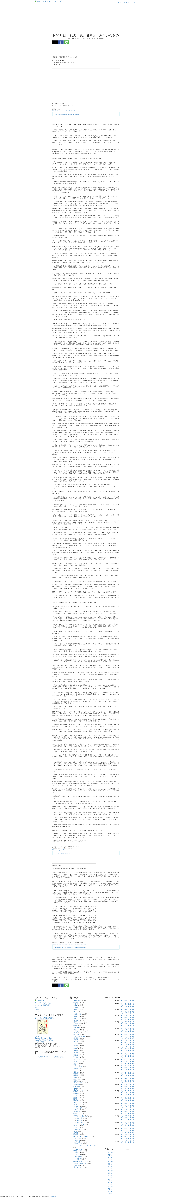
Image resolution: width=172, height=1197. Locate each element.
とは (43, 1002)
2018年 (110, 1157)
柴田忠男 (75, 1133)
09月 (122, 1007)
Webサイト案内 (77, 1151)
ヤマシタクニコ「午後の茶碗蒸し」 (45, 1018)
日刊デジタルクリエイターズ (53, 1)
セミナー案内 (77, 1142)
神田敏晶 (75, 1002)
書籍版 (37, 1042)
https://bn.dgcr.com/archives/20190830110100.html (64, 111)
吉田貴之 (75, 1104)
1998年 (110, 1193)
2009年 (110, 1174)
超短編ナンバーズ (78, 1115)
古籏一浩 (75, 1004)
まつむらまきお (77, 1013)
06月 (126, 1005)
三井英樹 (75, 1007)
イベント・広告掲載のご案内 (43, 1004)
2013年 (110, 1166)
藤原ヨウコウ (77, 1111)
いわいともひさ (77, 1102)
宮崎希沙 (75, 1092)
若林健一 (75, 1097)
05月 (122, 1005)
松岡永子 (79, 1120)
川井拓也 (75, 1072)
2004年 (110, 1183)
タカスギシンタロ (82, 1117)
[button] (55, 42)
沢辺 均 (75, 1081)
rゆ (74, 1011)
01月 (122, 1000)
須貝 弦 (75, 1041)
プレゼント (76, 1154)
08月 (133, 1005)
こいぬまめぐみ (77, 1108)
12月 (133, 1007)
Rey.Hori (75, 1063)
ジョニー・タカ (77, 1083)
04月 (133, 1000)
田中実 (75, 1131)
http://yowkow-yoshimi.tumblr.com (60, 850)
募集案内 (75, 1152)
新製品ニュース (77, 1144)
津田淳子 (75, 1056)
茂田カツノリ (77, 1022)
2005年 (110, 1181)
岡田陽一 (75, 1061)
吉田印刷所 (53, 1196)
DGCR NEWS (77, 1000)
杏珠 (74, 1065)
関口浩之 (75, 1099)
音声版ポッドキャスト (79, 1161)
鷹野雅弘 (75, 1029)
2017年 (110, 1159)
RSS (119, 2)
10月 (126, 1007)
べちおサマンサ (77, 1059)
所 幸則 (75, 1058)
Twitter (134, 2)
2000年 (110, 1190)
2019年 (110, 1156)
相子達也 (75, 1052)
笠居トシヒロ (77, 1015)
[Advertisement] (86, 19)
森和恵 (75, 1077)
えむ (74, 1070)
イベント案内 (77, 1138)
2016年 (110, 1161)
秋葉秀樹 (75, 1075)
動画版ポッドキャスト (79, 1163)
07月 (129, 1005)
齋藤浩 (75, 1049)
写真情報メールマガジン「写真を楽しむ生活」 (52, 1057)
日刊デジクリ (77, 1167)
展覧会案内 (76, 1140)
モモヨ (75, 1006)
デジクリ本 (76, 1165)
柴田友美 (79, 1118)
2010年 (110, 1172)
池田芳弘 (75, 1126)
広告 (78, 1160)
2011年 (110, 1170)
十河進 (75, 1025)
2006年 (110, 1179)
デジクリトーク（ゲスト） (81, 1136)
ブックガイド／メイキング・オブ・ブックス (86, 1145)
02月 (126, 1000)
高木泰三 (75, 1068)
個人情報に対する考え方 (42, 1006)
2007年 (110, 1177)
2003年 (110, 1184)
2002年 (110, 1186)
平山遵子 (75, 1095)
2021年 (110, 1152)
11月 (129, 1007)
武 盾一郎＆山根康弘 (79, 1036)
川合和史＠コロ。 (78, 1090)
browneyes (76, 1086)
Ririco (75, 1088)
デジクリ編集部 (77, 1156)
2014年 (110, 1165)
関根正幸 (75, 1113)
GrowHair (76, 1027)
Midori (75, 1043)
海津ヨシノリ (77, 1018)
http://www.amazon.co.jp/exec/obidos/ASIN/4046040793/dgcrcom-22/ (69, 944)
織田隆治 (75, 1093)
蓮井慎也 (75, 1074)
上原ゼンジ (76, 1024)
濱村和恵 (75, 1135)
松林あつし (76, 1050)
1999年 (110, 1192)
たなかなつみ (81, 1124)
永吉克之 (75, 1020)
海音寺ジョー (81, 1122)
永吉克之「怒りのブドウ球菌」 (43, 1038)
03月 (129, 1000)
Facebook (126, 2)
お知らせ (79, 1158)
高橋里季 (75, 1045)
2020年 (110, 1154)
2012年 (110, 1168)
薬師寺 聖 (76, 1079)
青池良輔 (75, 1040)
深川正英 (75, 1038)
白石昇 (75, 1032)
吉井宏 (75, 1016)
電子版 (37, 1036)
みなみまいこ (77, 1129)
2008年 (110, 1175)
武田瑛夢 (75, 1054)
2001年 (110, 1188)
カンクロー (76, 1106)
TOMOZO (76, 1109)
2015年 (110, 1163)
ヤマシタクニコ (77, 1031)
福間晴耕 (75, 1101)
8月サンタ (76, 1034)
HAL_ (75, 1047)
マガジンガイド (77, 1149)
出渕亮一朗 (76, 1084)
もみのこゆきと (77, 1067)
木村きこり (76, 1127)
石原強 (75, 1009)
